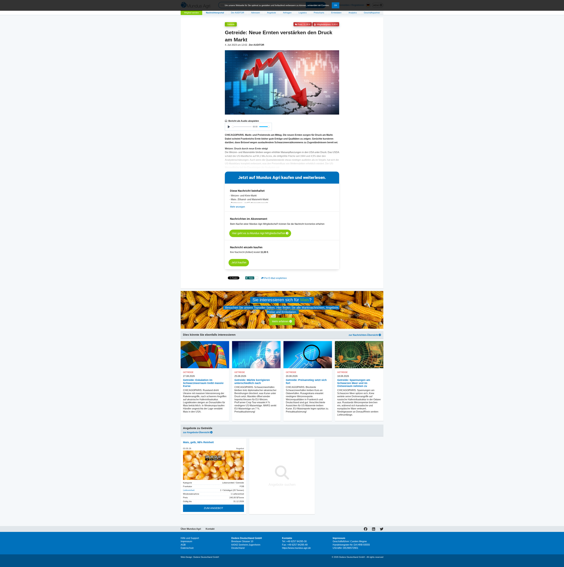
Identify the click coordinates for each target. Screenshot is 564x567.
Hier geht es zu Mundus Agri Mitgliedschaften (259, 233)
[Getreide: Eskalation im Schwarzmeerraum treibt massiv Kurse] (205, 354)
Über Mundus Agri (191, 529)
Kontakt (210, 529)
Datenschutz (187, 548)
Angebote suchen (282, 485)
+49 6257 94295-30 (296, 541)
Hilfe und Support (190, 538)
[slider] (242, 126)
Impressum (186, 541)
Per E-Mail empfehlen (275, 278)
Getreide (230, 24)
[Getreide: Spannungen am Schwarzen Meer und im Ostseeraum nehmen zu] (359, 354)
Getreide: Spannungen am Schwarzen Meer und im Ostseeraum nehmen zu (353, 383)
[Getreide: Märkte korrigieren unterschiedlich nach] (256, 354)
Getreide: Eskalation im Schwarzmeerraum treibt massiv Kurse (203, 383)
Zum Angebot (213, 508)
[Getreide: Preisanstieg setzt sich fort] (307, 354)
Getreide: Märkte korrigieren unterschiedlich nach (252, 382)
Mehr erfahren (280, 321)
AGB (183, 544)
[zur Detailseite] (213, 465)
